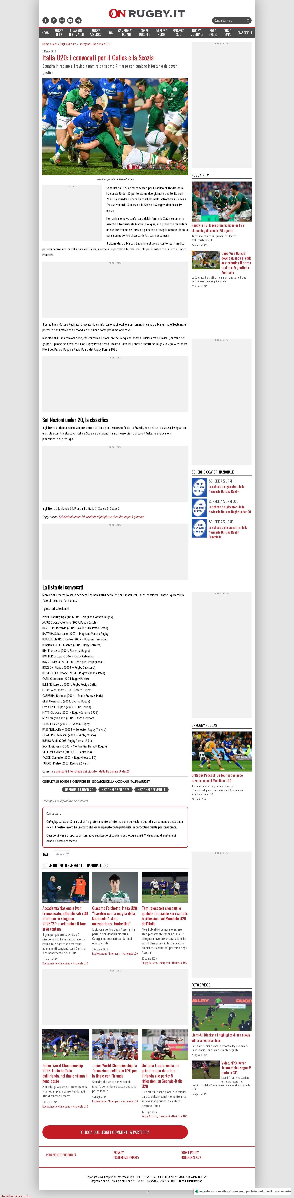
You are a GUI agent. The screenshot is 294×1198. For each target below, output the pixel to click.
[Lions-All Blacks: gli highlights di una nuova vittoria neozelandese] (222, 1011)
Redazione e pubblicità (61, 1155)
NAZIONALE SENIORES (116, 790)
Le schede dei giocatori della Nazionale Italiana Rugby (226, 489)
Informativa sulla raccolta (15, 1196)
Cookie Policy (190, 1152)
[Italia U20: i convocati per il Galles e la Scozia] (115, 127)
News (55, 44)
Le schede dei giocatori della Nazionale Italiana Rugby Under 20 (230, 509)
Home (45, 44)
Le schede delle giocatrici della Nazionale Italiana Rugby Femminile (228, 532)
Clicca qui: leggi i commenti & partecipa (115, 1132)
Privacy (118, 1152)
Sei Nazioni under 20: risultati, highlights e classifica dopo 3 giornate (101, 516)
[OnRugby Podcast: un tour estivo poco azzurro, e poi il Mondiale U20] (222, 751)
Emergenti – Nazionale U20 (94, 44)
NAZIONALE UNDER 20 (79, 790)
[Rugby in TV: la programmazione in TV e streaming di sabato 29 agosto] (222, 202)
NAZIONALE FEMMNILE (151, 790)
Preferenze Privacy (126, 1157)
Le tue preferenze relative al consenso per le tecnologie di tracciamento (242, 1191)
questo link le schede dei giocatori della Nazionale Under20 (92, 771)
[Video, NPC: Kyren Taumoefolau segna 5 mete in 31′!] (206, 1070)
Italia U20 (62, 853)
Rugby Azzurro (68, 44)
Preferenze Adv (191, 1157)
